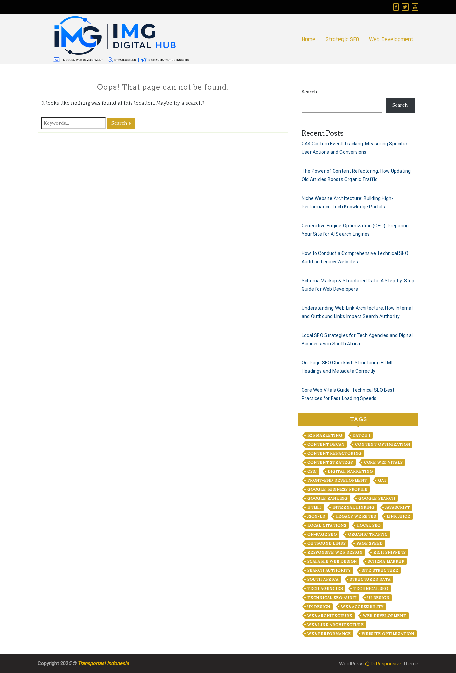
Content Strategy (330, 462)
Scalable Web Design (332, 561)
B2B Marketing (324, 435)
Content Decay (325, 444)
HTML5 (314, 507)
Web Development (391, 39)
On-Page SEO (322, 534)
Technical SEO (370, 588)
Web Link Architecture (335, 624)
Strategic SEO (342, 39)
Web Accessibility (362, 606)
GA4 (382, 480)
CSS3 (312, 471)
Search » (121, 123)
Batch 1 (361, 435)
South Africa (323, 579)
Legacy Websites (356, 516)
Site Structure (380, 570)
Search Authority (329, 570)
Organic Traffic (368, 534)
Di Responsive (385, 664)
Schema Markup (386, 561)
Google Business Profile (337, 489)
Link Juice (398, 516)
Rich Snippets (389, 552)
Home (308, 39)
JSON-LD (316, 516)
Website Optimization (388, 633)
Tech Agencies (325, 588)
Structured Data (370, 579)
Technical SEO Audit (332, 597)
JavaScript (397, 507)
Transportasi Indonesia (103, 663)
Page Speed (369, 543)
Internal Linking (353, 507)
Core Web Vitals (383, 462)
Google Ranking (327, 498)
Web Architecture (329, 615)
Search (309, 92)
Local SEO (369, 525)
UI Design (378, 597)
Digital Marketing (350, 471)
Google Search (376, 498)
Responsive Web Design (335, 552)
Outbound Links (326, 543)
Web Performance (329, 633)
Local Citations (326, 525)
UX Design (318, 606)
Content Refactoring (334, 453)
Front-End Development (337, 480)
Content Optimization (382, 444)
